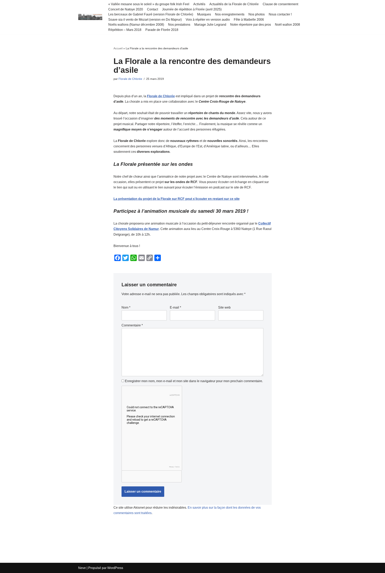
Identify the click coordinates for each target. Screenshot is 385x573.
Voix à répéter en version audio (208, 19)
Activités (199, 4)
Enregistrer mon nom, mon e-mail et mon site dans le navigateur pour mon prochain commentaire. (194, 381)
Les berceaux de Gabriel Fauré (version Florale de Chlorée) (150, 14)
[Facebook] (117, 258)
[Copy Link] (150, 258)
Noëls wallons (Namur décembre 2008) (136, 24)
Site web (224, 307)
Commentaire (132, 325)
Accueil (118, 48)
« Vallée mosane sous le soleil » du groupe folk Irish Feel (148, 4)
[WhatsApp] (134, 258)
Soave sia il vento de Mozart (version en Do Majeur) (145, 19)
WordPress (115, 568)
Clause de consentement (280, 4)
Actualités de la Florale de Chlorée (234, 4)
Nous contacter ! (280, 14)
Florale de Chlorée (130, 78)
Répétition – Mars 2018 (124, 29)
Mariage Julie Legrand (210, 24)
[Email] (142, 258)
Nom (126, 307)
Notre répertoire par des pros (250, 24)
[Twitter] (126, 258)
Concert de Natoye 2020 (125, 9)
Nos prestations (179, 24)
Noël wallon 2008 (287, 24)
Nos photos (256, 14)
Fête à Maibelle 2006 (249, 19)
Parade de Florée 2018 (161, 29)
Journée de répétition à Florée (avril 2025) (192, 9)
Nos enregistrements (229, 14)
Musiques (204, 14)
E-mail (175, 307)
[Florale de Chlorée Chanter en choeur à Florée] (90, 17)
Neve (82, 568)
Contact (152, 9)
